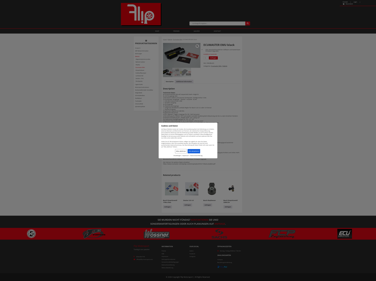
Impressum (186, 155)
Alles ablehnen (181, 151)
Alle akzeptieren (194, 151)
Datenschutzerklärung (196, 155)
